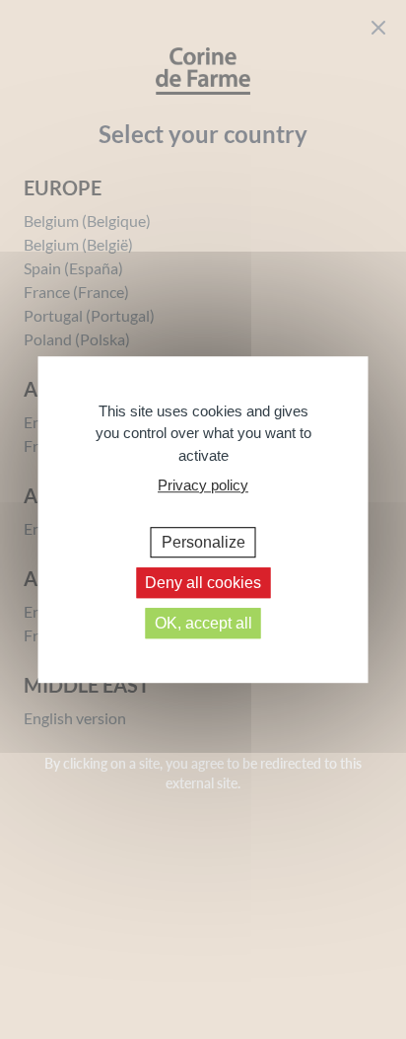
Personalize (203, 542)
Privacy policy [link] (203, 485)
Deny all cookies (203, 582)
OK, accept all (203, 623)
